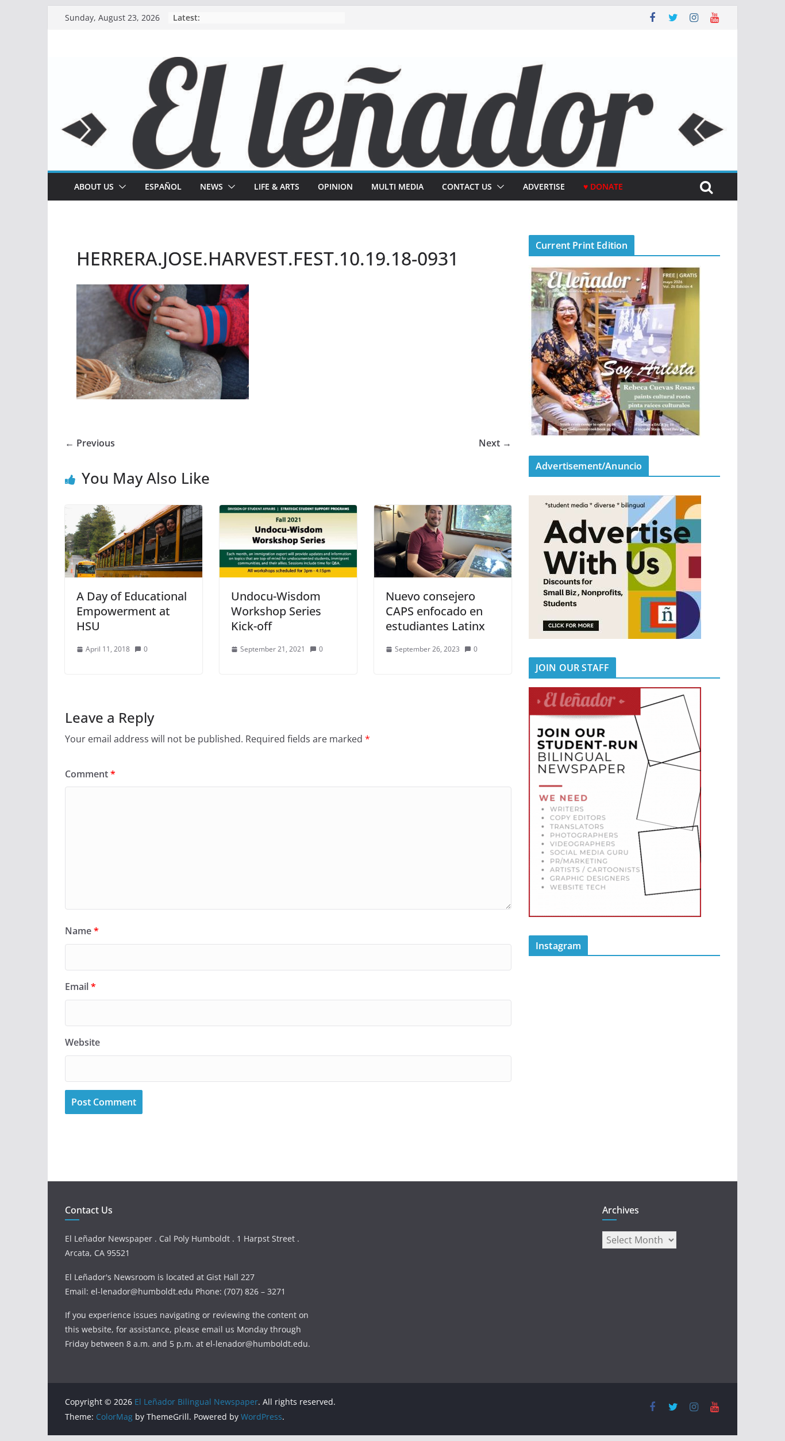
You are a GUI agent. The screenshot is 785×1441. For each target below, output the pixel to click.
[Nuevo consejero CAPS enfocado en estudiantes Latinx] (442, 513)
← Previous (90, 443)
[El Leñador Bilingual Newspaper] (392, 65)
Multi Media (397, 186)
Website (82, 1042)
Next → (495, 443)
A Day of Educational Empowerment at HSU (131, 611)
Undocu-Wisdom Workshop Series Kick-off (276, 611)
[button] (120, 187)
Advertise (544, 186)
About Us (94, 186)
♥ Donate (603, 186)
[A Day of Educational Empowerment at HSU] (133, 513)
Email (80, 986)
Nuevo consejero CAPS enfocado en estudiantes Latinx (435, 611)
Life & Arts (276, 186)
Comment (90, 774)
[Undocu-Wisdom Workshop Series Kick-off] (288, 513)
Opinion (335, 186)
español (163, 186)
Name (82, 930)
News (211, 186)
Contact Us (467, 186)
